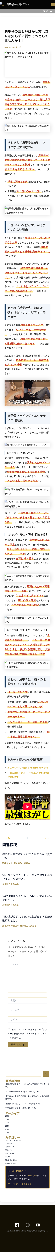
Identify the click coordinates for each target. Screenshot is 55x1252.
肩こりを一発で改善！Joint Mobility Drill (22, 1091)
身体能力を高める (11, 1163)
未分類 (7, 1157)
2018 (7, 1129)
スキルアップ (9, 1143)
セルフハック (9, 1147)
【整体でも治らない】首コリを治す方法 (22, 1103)
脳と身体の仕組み (11, 1160)
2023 (7, 1116)
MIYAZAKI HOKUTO (18, 3)
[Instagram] (47, 11)
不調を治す (9, 1150)
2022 (7, 1119)
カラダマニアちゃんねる (13, 1140)
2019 (7, 1126)
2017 (7, 1133)
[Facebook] (44, 11)
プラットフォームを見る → (19, 1184)
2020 (7, 1123)
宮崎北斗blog (9, 1153)
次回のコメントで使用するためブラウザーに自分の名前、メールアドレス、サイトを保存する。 (27, 1033)
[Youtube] (51, 11)
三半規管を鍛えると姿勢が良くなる (20, 1108)
